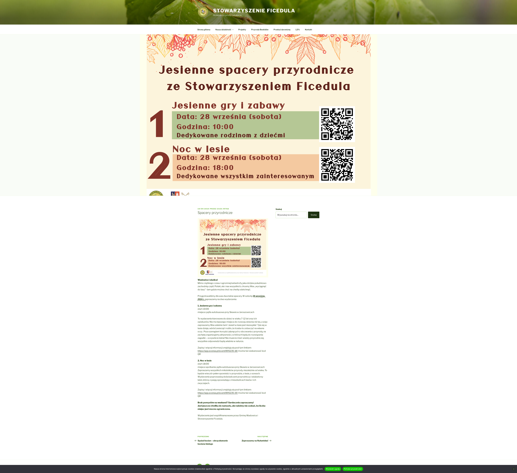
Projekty (242, 29)
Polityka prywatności (353, 469)
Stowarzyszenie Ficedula (254, 11)
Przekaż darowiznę (282, 29)
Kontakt (308, 29)
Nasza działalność (223, 29)
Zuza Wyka (223, 209)
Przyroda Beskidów (259, 29)
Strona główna (203, 29)
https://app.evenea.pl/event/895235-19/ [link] (218, 393)
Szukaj (279, 209)
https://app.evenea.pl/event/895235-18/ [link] (218, 351)
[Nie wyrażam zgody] (513, 469)
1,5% (298, 29)
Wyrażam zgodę (333, 469)
